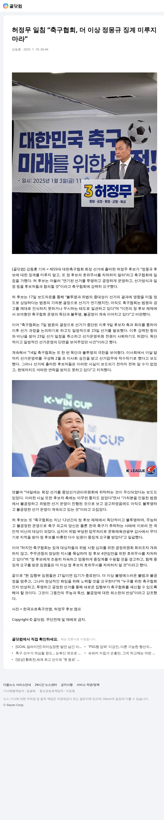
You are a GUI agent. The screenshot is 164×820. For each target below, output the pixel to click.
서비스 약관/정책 (88, 685)
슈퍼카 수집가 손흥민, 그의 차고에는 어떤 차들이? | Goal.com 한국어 (121, 653)
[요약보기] (118, 61)
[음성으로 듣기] (127, 61)
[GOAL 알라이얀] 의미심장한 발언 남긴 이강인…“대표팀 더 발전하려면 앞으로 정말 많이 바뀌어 (49, 646)
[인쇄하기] (153, 61)
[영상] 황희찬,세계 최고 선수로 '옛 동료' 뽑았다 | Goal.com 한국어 (49, 659)
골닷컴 (15, 6)
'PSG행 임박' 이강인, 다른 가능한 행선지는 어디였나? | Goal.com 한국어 (121, 646)
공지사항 (67, 685)
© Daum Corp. (13, 705)
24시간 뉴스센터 (46, 685)
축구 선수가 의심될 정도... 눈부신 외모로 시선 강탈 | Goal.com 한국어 (49, 653)
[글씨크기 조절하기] (144, 61)
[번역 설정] (136, 61)
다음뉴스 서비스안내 (17, 685)
